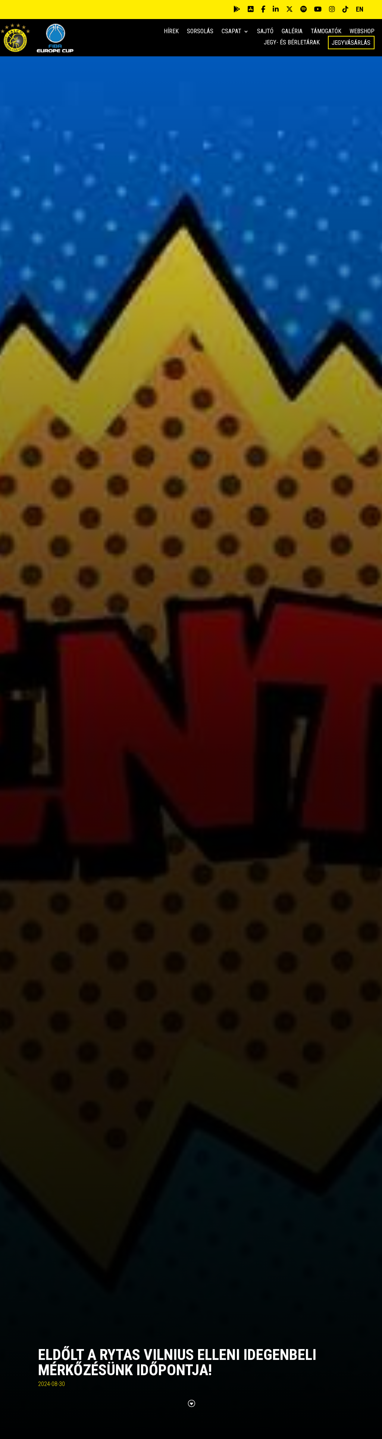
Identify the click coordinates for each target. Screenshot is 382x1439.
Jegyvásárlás (351, 42)
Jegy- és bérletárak (292, 43)
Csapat (231, 32)
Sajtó (265, 32)
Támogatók (326, 32)
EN (359, 9)
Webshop (362, 32)
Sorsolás (200, 32)
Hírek (171, 32)
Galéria (292, 32)
